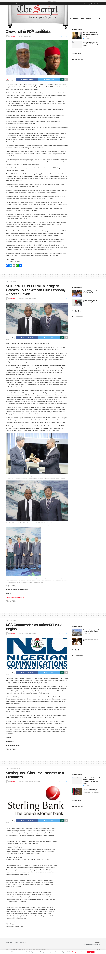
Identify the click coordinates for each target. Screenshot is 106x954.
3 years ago (87, 304)
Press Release (13, 281)
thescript (13, 36)
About (11, 942)
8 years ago (87, 643)
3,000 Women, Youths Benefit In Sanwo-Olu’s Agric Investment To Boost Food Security (91, 780)
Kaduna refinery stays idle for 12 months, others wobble (91, 630)
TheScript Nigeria (13, 949)
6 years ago (87, 38)
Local (30, 36)
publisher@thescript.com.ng (92, 944)
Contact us (16, 3)
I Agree (91, 952)
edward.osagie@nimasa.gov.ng (15, 597)
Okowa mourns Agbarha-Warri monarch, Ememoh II (90, 301)
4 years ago (87, 295)
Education (76, 18)
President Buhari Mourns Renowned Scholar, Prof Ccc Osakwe (91, 34)
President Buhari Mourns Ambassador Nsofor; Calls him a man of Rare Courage (91, 791)
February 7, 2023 (22, 36)
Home (7, 3)
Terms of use (23, 942)
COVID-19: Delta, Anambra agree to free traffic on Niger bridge (91, 43)
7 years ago (87, 633)
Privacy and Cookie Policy (78, 952)
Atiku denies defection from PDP (91, 640)
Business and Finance (15, 768)
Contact (16, 942)
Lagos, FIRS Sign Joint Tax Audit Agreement (90, 292)
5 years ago (87, 785)
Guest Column (86, 18)
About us (11, 3)
